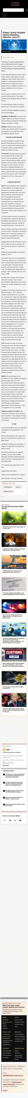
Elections (5, 1028)
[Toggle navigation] (4, 15)
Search (16, 1051)
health (18, 487)
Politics (5, 1026)
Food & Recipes (7, 1051)
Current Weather (19, 1034)
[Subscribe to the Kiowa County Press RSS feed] (15, 820)
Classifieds (5, 1057)
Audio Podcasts (7, 1055)
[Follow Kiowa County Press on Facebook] (10, 820)
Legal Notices (6, 1045)
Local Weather (19, 1041)
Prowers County (19, 1024)
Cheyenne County (19, 1022)
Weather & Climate (20, 1036)
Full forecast (6, 765)
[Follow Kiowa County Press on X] (5, 820)
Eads (16, 1026)
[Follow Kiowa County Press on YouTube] (20, 820)
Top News (5, 1020)
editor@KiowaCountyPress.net (13, 1075)
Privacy (17, 1059)
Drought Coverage (20, 1039)
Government (8, 487)
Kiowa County (8, 491)
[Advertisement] (14, 884)
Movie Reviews (7, 1053)
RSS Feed (17, 1053)
